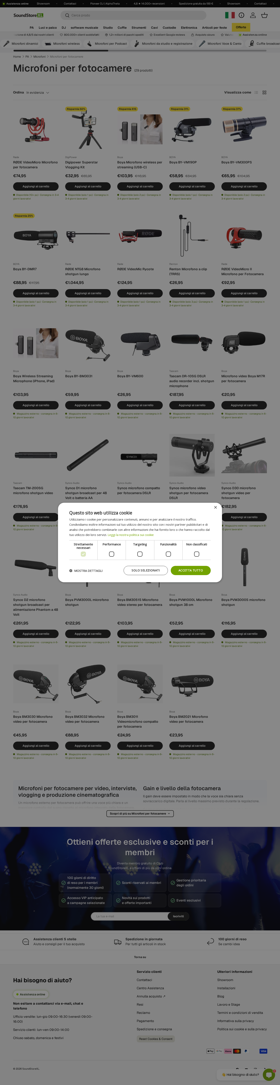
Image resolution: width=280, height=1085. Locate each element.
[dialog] (140, 542)
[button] (86, 570)
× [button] (215, 507)
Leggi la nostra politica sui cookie (131, 535)
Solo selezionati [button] (146, 570)
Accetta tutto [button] (191, 570)
